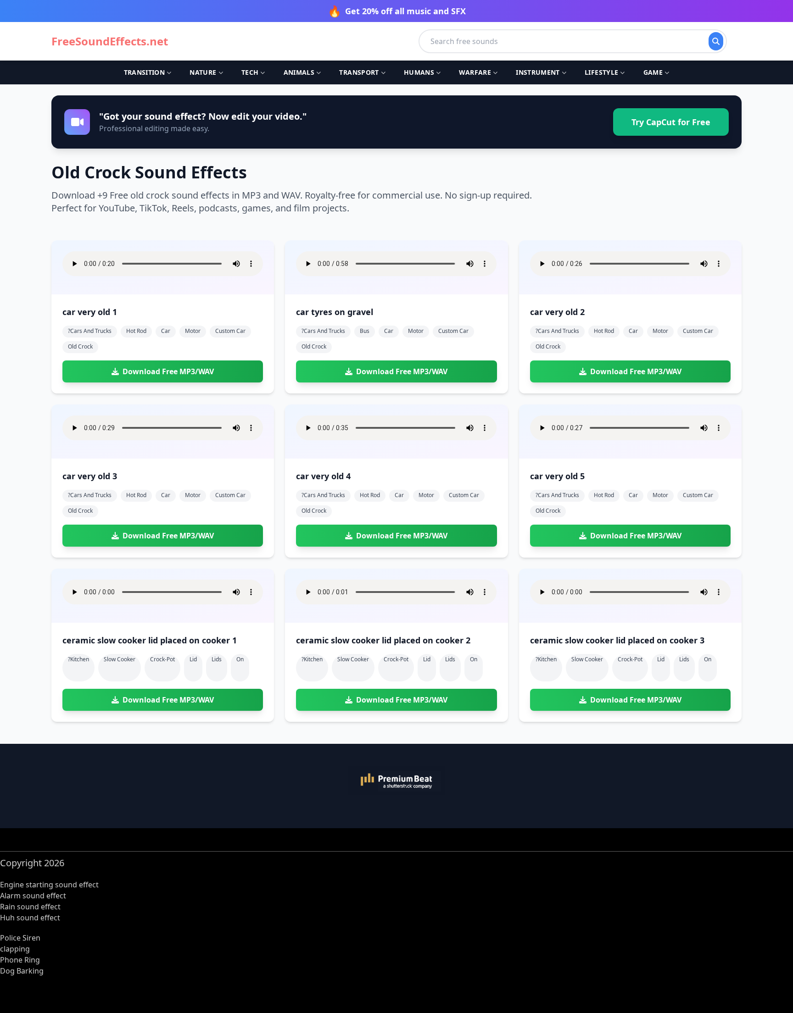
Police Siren (20, 938)
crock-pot (162, 659)
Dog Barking (22, 971)
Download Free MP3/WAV (168, 371)
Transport (359, 72)
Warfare (475, 72)
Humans (419, 72)
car (165, 331)
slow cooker (119, 659)
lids (217, 659)
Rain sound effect (30, 907)
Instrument (538, 72)
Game (653, 72)
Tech (249, 72)
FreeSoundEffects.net (109, 41)
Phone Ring (20, 960)
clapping (15, 949)
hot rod (136, 331)
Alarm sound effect (33, 896)
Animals (299, 72)
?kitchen (78, 659)
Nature (203, 72)
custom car (230, 331)
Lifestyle (601, 72)
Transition (144, 72)
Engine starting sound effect (49, 885)
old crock (80, 346)
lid (193, 659)
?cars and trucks (90, 331)
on (240, 659)
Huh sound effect (30, 918)
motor (193, 331)
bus (364, 331)
